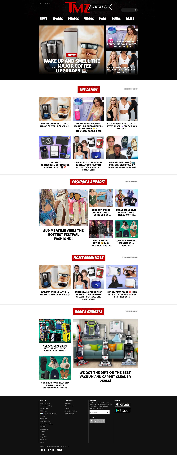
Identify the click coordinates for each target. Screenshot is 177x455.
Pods (102, 19)
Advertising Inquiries (71, 411)
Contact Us (68, 403)
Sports (58, 19)
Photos (73, 19)
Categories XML (44, 429)
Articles (42, 416)
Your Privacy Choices (50, 413)
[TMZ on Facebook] (40, 3)
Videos (89, 19)
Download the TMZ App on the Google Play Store (122, 410)
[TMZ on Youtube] (46, 3)
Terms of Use (44, 408)
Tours (116, 19)
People (42, 434)
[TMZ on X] (43, 3)
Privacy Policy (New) (46, 406)
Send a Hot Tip (69, 406)
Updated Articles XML (46, 424)
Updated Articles (45, 421)
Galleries (42, 431)
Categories (43, 426)
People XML (43, 437)
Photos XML (43, 439)
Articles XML (43, 419)
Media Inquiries (69, 413)
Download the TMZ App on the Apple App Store (122, 404)
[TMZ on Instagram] (50, 3)
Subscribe (108, 412)
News (43, 19)
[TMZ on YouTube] (99, 421)
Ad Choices (43, 411)
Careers (67, 408)
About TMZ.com (45, 403)
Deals (130, 19)
